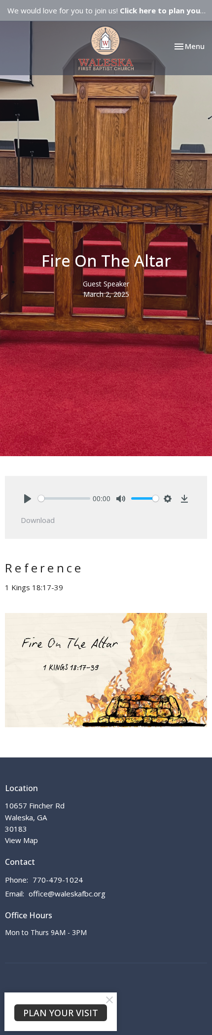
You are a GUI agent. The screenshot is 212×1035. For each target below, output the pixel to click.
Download (38, 520)
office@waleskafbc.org (67, 893)
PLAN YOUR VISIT (60, 1013)
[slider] (64, 498)
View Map (21, 840)
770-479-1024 (58, 880)
